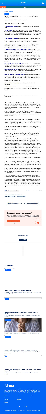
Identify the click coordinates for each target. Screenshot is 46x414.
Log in (27, 235)
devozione (11, 11)
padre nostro (7, 196)
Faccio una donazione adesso (13, 221)
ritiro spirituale (8, 319)
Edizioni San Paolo (18, 20)
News (5, 397)
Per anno (31, 397)
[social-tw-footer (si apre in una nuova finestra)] (24, 406)
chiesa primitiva (8, 269)
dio (6, 356)
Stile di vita (6, 399)
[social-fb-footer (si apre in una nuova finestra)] (21, 406)
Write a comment (23, 239)
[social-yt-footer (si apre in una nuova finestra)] (19, 406)
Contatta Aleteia (34, 410)
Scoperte (6, 402)
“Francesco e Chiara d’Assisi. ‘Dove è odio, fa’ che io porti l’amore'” (23, 95)
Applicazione (19, 399)
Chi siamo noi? (13, 410)
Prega (25, 7)
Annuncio (18, 401)
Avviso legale (19, 410)
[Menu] (8, 3)
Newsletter (19, 397)
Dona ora (2, 7)
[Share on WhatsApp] (41, 190)
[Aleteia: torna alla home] (23, 2)
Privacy (39, 410)
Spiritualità (6, 11)
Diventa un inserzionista (27, 410)
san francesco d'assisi (21, 196)
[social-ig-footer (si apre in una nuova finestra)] (26, 406)
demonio (7, 298)
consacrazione (8, 336)
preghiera (13, 196)
